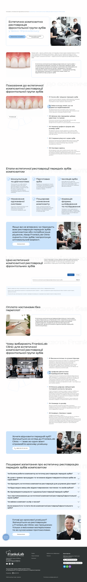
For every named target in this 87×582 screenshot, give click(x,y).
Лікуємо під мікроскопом (55, 360)
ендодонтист (52, 406)
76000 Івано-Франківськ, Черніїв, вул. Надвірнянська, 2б (71, 556)
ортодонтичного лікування (55, 122)
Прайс (33, 553)
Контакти (33, 558)
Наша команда (35, 555)
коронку (56, 134)
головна (8, 11)
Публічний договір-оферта (13, 577)
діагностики (70, 263)
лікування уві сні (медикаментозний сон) (59, 416)
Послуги (49, 555)
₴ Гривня (71, 274)
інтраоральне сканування (65, 377)
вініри (74, 394)
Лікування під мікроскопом (20, 11)
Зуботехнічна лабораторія (53, 553)
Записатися (21, 244)
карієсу (51, 54)
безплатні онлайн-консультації (56, 417)
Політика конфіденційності (51, 577)
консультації (43, 325)
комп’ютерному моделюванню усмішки (58, 398)
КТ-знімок (13, 188)
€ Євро (78, 274)
